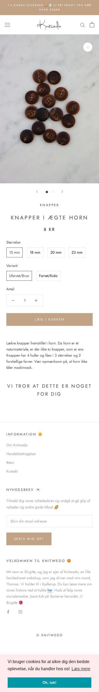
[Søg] (82, 25)
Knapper (49, 204)
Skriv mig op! (29, 539)
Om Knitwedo (17, 445)
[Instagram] (20, 612)
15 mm (14, 252)
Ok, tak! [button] (49, 682)
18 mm (35, 252)
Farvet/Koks (48, 275)
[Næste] (62, 192)
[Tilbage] (37, 192)
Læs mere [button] (81, 669)
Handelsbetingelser (21, 453)
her (50, 590)
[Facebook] (8, 612)
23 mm (77, 252)
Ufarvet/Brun (19, 275)
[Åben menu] (7, 25)
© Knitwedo (49, 635)
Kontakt (11, 471)
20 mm (56, 252)
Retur (10, 462)
